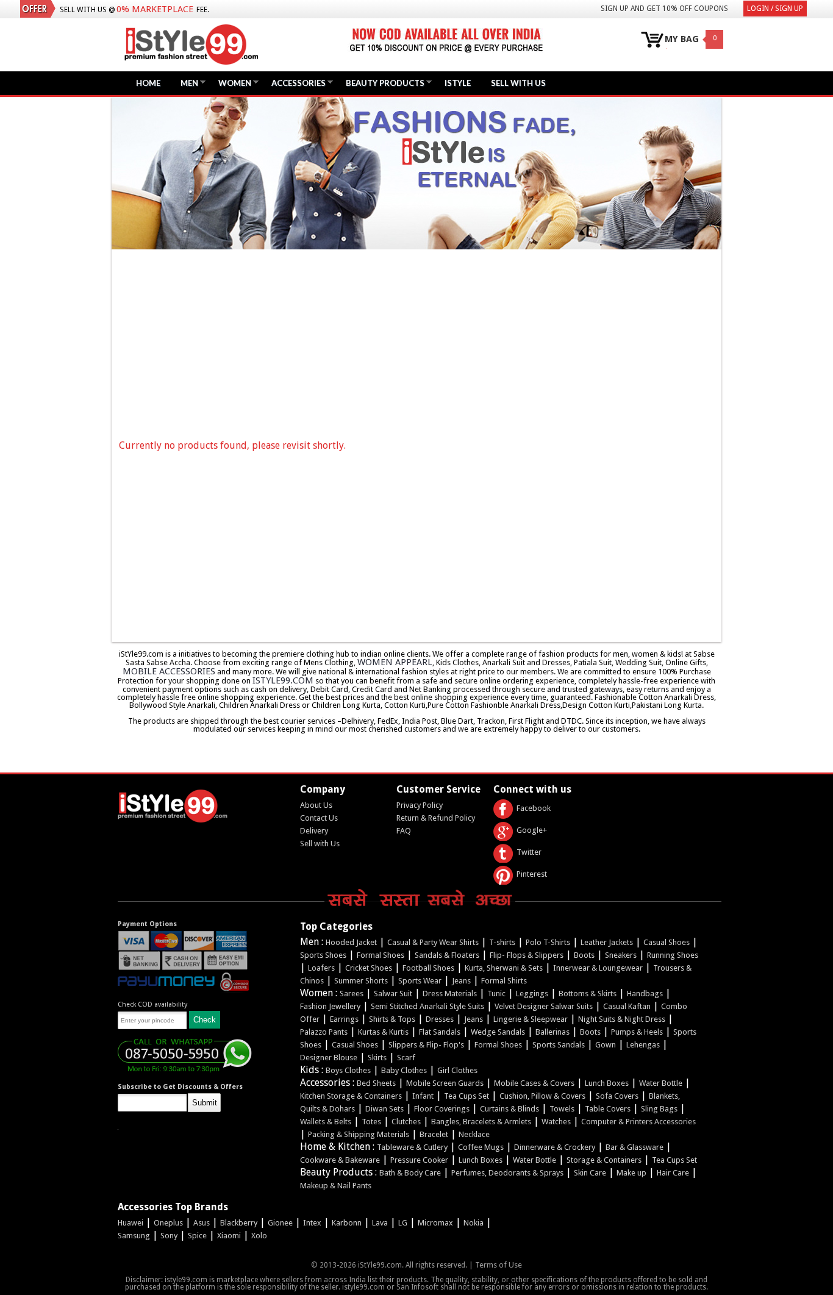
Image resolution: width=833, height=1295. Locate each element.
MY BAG (682, 39)
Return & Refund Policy (435, 817)
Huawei (130, 1222)
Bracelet (434, 1134)
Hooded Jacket (351, 942)
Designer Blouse (328, 1057)
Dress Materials (450, 993)
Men (186, 82)
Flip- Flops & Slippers (526, 955)
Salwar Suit (393, 993)
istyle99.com (282, 680)
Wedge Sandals (498, 1031)
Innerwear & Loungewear (598, 967)
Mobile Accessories (169, 671)
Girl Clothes (457, 1070)
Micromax (435, 1222)
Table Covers (608, 1108)
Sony (168, 1235)
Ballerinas (552, 1031)
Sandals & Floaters (447, 955)
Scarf (406, 1057)
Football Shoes (428, 967)
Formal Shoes (380, 955)
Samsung (134, 1235)
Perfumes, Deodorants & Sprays (507, 1172)
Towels (561, 1108)
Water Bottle (660, 1083)
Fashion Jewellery (330, 1006)
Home (148, 83)
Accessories (295, 82)
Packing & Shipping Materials (358, 1134)
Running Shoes (672, 955)
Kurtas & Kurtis (383, 1031)
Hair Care (673, 1172)
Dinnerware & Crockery (554, 1147)
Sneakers (621, 955)
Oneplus (168, 1222)
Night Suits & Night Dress (621, 1019)
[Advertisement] (419, 344)
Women (231, 82)
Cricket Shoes (368, 967)
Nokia (473, 1222)
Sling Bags (659, 1108)
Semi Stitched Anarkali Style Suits (427, 1006)
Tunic (496, 993)
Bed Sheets (376, 1083)
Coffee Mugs (481, 1147)
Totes (371, 1121)
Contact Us (319, 817)
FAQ (403, 830)
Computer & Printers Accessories (638, 1121)
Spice (197, 1235)
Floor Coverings (442, 1108)
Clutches (406, 1121)
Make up (631, 1172)
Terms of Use (498, 1264)
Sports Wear (420, 980)
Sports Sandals (558, 1044)
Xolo (259, 1235)
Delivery (314, 830)
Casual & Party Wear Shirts (433, 942)
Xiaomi (229, 1235)
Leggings (532, 993)
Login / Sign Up (775, 8)
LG (402, 1222)
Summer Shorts (361, 980)
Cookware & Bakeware (340, 1160)
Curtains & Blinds (509, 1108)
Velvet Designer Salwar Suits (544, 1006)
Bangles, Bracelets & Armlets (481, 1121)
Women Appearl (394, 662)
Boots (584, 955)
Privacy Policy (419, 805)
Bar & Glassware (634, 1147)
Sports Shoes (323, 955)
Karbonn (347, 1222)
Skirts (377, 1057)
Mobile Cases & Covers (534, 1083)
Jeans (461, 980)
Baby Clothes (404, 1070)
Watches (556, 1121)
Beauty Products (382, 82)
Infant (423, 1096)
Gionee (280, 1222)
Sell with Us (320, 843)
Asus (201, 1222)
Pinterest (532, 874)
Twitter (529, 852)
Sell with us (518, 83)
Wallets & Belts (325, 1121)
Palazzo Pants (324, 1031)
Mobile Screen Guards (445, 1083)
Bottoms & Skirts (588, 993)
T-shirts (502, 942)
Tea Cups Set (466, 1096)
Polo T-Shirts (548, 942)
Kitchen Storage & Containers (351, 1096)
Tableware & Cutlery (412, 1147)
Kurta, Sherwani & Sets (504, 967)
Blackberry (238, 1222)
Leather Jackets (607, 942)
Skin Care (590, 1172)
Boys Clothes (348, 1070)
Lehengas (643, 1044)
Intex (312, 1222)
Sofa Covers (617, 1096)
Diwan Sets (384, 1108)
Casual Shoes (666, 942)
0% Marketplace (154, 9)
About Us (316, 805)
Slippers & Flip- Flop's (426, 1044)
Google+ (532, 830)
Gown (605, 1044)
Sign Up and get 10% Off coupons (664, 8)
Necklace (474, 1134)
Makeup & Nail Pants (335, 1185)
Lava (380, 1222)
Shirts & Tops (392, 1019)
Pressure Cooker (419, 1160)
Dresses (440, 1019)
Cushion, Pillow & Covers (542, 1096)
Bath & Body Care (410, 1172)
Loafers (321, 967)
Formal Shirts (504, 980)
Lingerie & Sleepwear (530, 1019)
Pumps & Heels (637, 1031)
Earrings (344, 1019)
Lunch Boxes (607, 1083)
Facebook (534, 808)
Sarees (351, 993)
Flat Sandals (439, 1031)
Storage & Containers (604, 1160)
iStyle (458, 83)
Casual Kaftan (627, 1006)
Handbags (645, 993)
